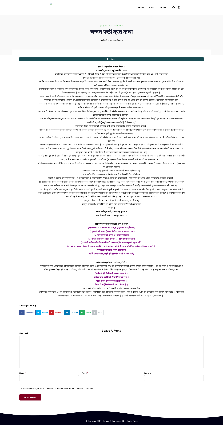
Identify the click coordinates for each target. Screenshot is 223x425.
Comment (23, 333)
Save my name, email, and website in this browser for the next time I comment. (58, 388)
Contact (162, 7)
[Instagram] (179, 7)
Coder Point (132, 421)
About (151, 7)
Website (147, 373)
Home (141, 7)
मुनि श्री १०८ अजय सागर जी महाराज (111, 26)
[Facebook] (173, 7)
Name (21, 373)
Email (84, 373)
